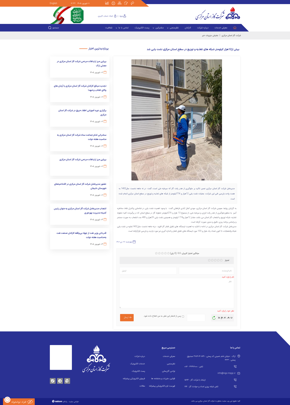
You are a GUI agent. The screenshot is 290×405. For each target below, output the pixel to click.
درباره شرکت (139, 356)
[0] (156, 253)
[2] (212, 260)
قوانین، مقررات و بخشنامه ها (163, 378)
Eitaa (67, 378)
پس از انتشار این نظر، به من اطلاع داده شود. (162, 316)
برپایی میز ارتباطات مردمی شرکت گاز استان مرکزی (82, 159)
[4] (218, 260)
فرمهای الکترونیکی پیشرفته (134, 378)
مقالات (142, 386)
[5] (221, 260)
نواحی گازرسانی (168, 371)
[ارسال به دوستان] (134, 1)
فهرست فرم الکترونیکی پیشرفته (162, 386)
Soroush (60, 380)
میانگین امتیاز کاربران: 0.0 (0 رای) (184, 253)
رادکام (65, 401)
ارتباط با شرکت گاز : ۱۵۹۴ (195, 380)
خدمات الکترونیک (137, 363)
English (53, 3)
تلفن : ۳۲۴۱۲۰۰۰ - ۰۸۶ (193, 366)
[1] (209, 260)
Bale (53, 380)
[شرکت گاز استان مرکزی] (96, 358)
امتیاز (227, 260)
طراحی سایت (74, 401)
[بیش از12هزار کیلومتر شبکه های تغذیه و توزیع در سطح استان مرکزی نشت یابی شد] (176, 121)
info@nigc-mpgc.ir (226, 373)
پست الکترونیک (138, 371)
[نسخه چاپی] (115, 1)
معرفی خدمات (169, 356)
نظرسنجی (171, 363)
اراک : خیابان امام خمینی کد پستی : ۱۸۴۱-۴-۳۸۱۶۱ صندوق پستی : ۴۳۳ (211, 358)
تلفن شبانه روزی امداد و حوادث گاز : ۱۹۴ (201, 386)
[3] (215, 260)
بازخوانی (214, 317)
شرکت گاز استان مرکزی (231, 35)
